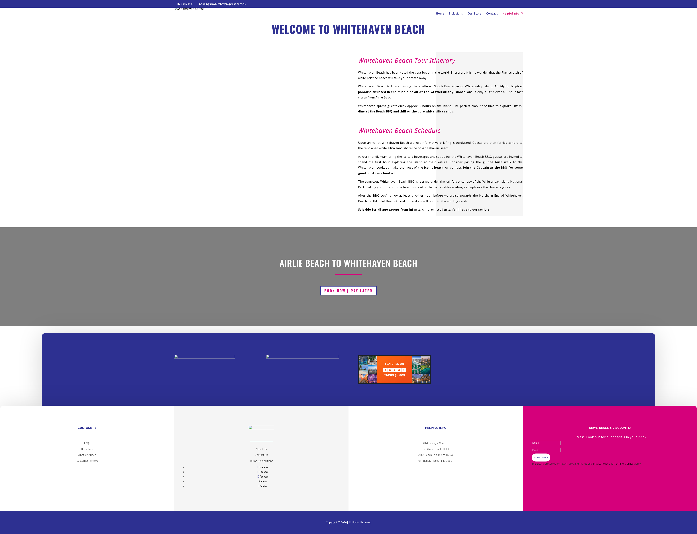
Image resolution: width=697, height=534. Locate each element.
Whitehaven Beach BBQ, (474, 157)
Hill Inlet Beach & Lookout (392, 201)
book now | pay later (348, 290)
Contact (492, 13)
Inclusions (456, 13)
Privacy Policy (600, 463)
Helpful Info (510, 13)
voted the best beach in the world (424, 72)
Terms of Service (623, 463)
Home (440, 13)
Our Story (475, 13)
